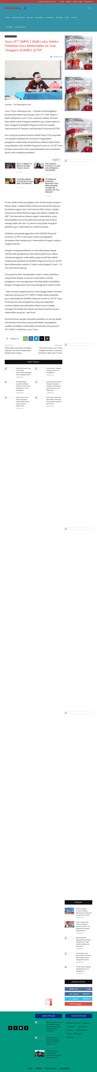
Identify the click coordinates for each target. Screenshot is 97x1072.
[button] (89, 8)
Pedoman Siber (77, 1)
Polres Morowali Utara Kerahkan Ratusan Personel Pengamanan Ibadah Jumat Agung (18, 350)
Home (8, 17)
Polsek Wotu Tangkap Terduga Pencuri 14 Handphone (53, 370)
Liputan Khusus (20, 27)
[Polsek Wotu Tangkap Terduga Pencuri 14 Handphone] (40, 370)
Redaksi (68, 1)
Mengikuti (87, 994)
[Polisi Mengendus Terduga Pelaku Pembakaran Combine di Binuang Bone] (39, 1053)
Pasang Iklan (88, 1)
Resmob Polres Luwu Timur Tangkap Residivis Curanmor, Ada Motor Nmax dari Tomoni (50, 350)
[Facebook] (31, 338)
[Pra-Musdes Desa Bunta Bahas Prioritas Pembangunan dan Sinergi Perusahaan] (69, 955)
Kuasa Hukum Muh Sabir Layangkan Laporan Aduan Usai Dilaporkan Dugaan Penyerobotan (83, 926)
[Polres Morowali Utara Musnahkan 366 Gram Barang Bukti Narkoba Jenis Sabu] (40, 399)
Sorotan (74, 17)
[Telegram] (36, 338)
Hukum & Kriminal (18, 17)
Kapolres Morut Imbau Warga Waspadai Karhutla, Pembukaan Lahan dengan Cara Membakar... (54, 386)
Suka (89, 989)
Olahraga (59, 17)
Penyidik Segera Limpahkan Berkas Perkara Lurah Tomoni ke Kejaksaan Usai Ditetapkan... (23, 386)
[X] (41, 338)
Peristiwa (9, 27)
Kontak (62, 1)
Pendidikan (39, 17)
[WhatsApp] (25, 338)
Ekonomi (30, 17)
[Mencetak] (47, 338)
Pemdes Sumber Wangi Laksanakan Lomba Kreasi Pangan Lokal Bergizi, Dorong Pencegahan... (54, 1026)
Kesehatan (50, 17)
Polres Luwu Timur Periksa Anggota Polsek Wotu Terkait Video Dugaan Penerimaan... (22, 401)
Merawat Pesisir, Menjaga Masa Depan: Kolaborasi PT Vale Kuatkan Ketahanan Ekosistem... (83, 942)
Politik (67, 17)
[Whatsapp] (10, 1028)
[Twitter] (26, 1028)
